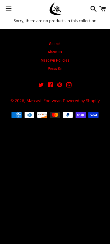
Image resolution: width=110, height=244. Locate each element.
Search (55, 44)
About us (55, 52)
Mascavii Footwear (43, 100)
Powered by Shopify (81, 100)
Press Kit (55, 68)
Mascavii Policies (55, 60)
